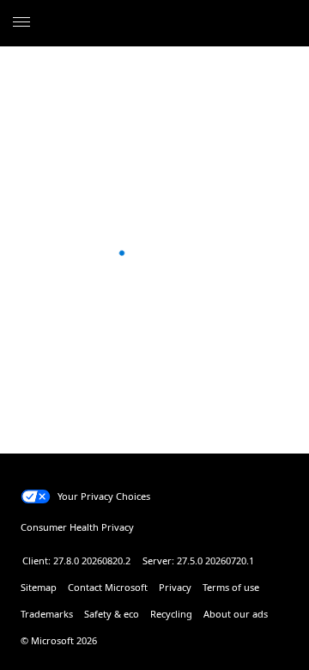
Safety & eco (111, 613)
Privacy (175, 587)
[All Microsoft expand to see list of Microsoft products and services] (21, 23)
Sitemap (39, 587)
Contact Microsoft (108, 587)
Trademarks (47, 613)
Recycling (171, 613)
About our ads (235, 613)
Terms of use (231, 587)
